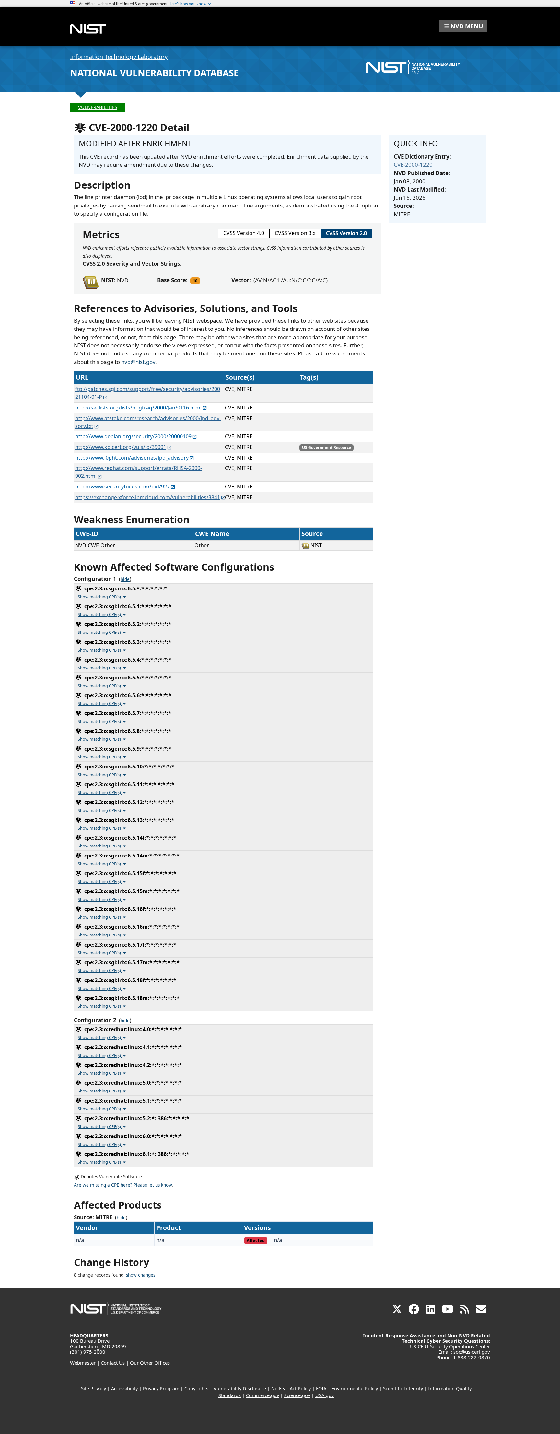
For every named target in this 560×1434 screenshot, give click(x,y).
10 (195, 281)
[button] (463, 26)
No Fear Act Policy (291, 1388)
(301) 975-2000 (87, 1352)
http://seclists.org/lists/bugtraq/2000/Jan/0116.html (138, 407)
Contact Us (113, 1363)
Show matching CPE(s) (100, 596)
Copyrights (196, 1388)
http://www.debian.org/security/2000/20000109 (133, 436)
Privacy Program (161, 1388)
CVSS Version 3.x (295, 233)
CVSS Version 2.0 (346, 233)
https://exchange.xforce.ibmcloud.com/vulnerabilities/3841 (147, 497)
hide (125, 579)
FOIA (321, 1388)
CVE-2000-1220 (413, 164)
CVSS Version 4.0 (243, 233)
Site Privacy (93, 1388)
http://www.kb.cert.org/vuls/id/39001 (120, 447)
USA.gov (324, 1395)
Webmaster (83, 1363)
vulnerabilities (97, 107)
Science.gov (297, 1395)
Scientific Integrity (403, 1388)
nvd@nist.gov (138, 361)
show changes (140, 1275)
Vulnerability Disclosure (240, 1388)
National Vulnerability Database (154, 73)
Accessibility (124, 1388)
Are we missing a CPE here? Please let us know (123, 1185)
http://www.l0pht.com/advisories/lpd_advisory (132, 457)
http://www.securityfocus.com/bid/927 (122, 486)
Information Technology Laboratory (119, 57)
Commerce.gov (262, 1395)
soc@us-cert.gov (471, 1352)
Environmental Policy (355, 1388)
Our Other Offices (150, 1363)
